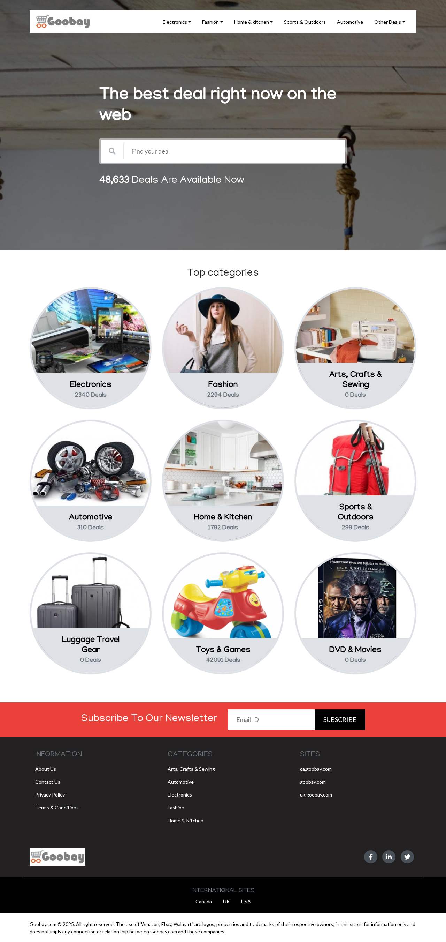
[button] (177, 21)
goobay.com (313, 782)
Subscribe (339, 719)
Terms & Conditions (57, 807)
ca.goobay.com (316, 769)
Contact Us (47, 782)
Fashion (176, 807)
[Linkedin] (389, 857)
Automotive (181, 782)
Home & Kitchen (185, 820)
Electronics (180, 795)
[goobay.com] (57, 857)
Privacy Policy (50, 795)
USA (246, 901)
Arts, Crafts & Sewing (191, 769)
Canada (203, 901)
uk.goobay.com (316, 795)
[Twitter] (407, 857)
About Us (45, 769)
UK (226, 901)
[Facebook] (371, 857)
